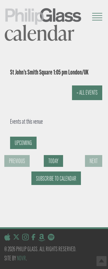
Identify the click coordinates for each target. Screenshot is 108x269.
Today (53, 161)
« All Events (87, 92)
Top (101, 261)
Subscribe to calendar (56, 178)
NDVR (21, 258)
